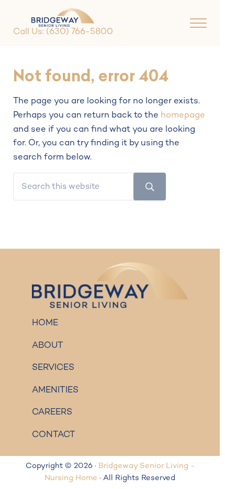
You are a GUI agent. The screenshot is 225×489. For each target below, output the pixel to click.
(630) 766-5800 (79, 32)
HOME (45, 323)
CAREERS (52, 412)
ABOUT (47, 345)
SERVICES (53, 368)
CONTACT (53, 435)
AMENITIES (55, 390)
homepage (183, 115)
